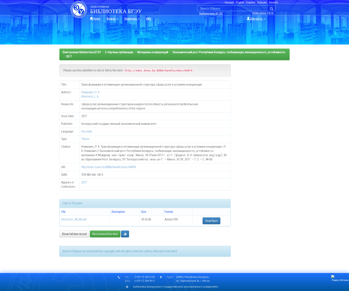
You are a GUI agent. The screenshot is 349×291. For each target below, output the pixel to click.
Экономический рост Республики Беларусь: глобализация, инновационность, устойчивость (228, 52)
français (262, 2)
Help (148, 18)
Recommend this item (105, 234)
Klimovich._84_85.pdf (73, 219)
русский (229, 2)
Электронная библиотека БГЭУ (81, 52)
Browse (111, 18)
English (240, 2)
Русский (86, 131)
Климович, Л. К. (90, 92)
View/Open (211, 220)
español (250, 2)
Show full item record (74, 234)
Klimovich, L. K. (90, 96)
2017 (69, 56)
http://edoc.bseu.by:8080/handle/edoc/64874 (108, 167)
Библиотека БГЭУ (211, 13)
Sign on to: (256, 18)
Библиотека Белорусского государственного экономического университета (175, 286)
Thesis (85, 139)
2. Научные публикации (119, 52)
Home (96, 18)
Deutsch (273, 2)
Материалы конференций (152, 52)
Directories (131, 18)
